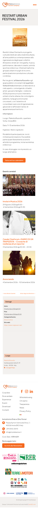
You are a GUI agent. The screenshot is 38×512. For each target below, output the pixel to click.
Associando (8, 279)
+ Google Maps (10, 367)
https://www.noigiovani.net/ (13, 325)
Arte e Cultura (8, 320)
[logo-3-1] (19, 469)
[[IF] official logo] (11, 2)
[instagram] (26, 391)
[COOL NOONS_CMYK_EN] (19, 492)
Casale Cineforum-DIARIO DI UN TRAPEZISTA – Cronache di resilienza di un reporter (18, 241)
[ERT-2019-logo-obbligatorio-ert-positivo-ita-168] (19, 462)
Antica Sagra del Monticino (27, 293)
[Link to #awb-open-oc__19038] (35, 5)
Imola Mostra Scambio (9, 293)
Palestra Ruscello (9, 360)
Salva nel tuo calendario (14, 160)
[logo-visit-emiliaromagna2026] (19, 454)
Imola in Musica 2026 (12, 201)
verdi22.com (32, 504)
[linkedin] (31, 391)
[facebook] (22, 391)
